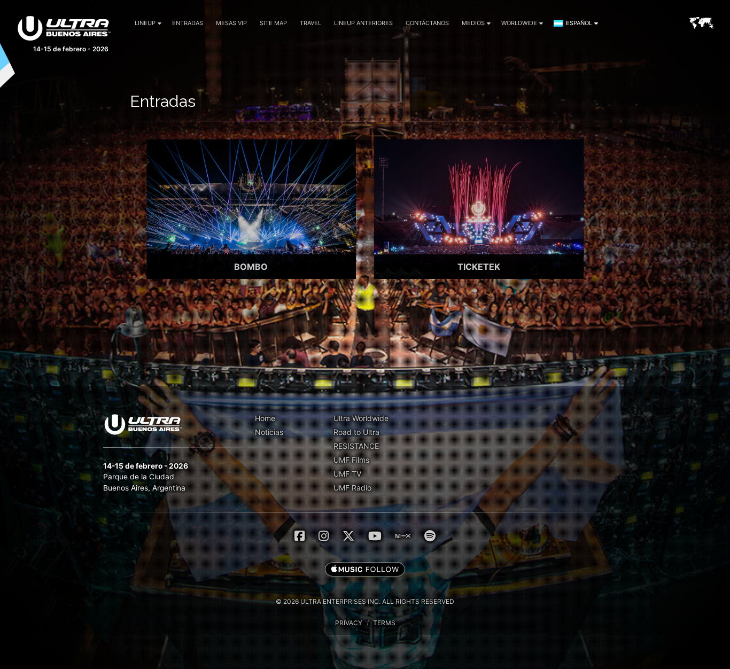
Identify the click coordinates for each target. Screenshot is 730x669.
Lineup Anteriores (363, 23)
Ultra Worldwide (361, 418)
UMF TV (347, 473)
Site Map (273, 23)
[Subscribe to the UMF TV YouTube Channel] (375, 536)
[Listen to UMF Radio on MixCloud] (403, 536)
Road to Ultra (356, 432)
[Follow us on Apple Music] (365, 570)
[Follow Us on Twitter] (348, 536)
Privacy (348, 623)
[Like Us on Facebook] (299, 536)
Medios (473, 23)
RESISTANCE (356, 445)
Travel (310, 23)
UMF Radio (352, 487)
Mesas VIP (231, 23)
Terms (384, 623)
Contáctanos (427, 23)
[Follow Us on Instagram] (323, 536)
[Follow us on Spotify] (430, 536)
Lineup (145, 23)
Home (265, 418)
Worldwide (519, 23)
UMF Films (351, 459)
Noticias (269, 432)
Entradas (187, 23)
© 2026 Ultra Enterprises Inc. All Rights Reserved (365, 601)
